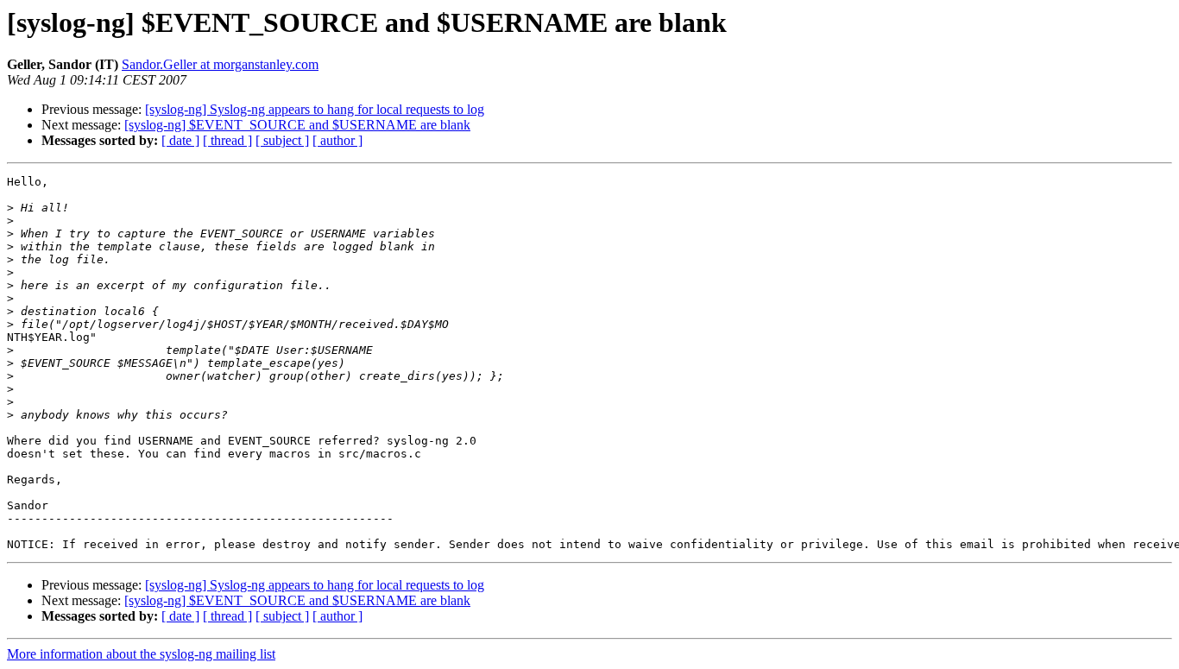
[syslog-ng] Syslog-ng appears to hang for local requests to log (314, 109)
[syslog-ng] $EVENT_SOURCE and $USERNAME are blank (297, 124)
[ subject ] (282, 140)
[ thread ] (227, 140)
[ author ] (337, 140)
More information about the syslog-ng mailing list (141, 654)
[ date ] (180, 140)
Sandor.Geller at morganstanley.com (220, 64)
